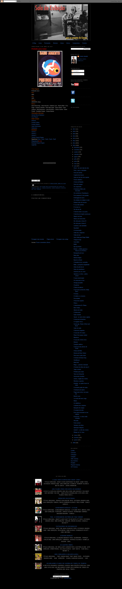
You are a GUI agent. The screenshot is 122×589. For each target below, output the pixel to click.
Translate (68, 578)
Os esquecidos (77, 186)
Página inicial (50, 239)
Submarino (34, 128)
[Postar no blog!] (34, 180)
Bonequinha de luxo (79, 253)
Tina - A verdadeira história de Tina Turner (66, 517)
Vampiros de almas (79, 425)
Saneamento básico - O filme (66, 507)
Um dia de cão (77, 209)
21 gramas (76, 285)
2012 (74, 140)
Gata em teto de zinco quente (81, 177)
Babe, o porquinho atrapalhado (81, 264)
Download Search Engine (38, 143)
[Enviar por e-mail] (32, 180)
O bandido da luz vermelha (81, 262)
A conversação (77, 230)
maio (75, 163)
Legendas (34, 145)
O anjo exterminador (79, 278)
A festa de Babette (78, 182)
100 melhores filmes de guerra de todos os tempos (66, 563)
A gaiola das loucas (79, 175)
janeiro (76, 440)
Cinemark (73, 452)
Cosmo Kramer (83, 56)
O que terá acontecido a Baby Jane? (66, 479)
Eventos (84, 43)
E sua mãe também (79, 204)
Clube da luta (77, 235)
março (76, 435)
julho (75, 159)
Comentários (76, 74)
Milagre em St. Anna (79, 432)
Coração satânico (78, 344)
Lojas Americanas (36, 126)
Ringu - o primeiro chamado (81, 364)
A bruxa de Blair (78, 350)
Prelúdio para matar (39, 49)
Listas (40, 43)
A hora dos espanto (79, 300)
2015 (74, 133)
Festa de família (78, 172)
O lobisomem (77, 312)
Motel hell (76, 362)
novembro (77, 149)
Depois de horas (78, 216)
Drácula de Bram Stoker (80, 353)
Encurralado (77, 298)
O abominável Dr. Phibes (80, 305)
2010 (74, 145)
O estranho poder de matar (81, 387)
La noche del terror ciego (80, 398)
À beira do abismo (78, 287)
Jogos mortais (77, 369)
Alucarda (76, 420)
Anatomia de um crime (79, 271)
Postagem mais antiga (62, 239)
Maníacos (76, 337)
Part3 (46, 139)
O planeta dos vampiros (80, 405)
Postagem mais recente (38, 239)
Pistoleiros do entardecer (66, 526)
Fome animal (77, 423)
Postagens (76, 71)
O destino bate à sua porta (80, 211)
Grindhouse (77, 360)
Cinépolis (73, 456)
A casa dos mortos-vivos (80, 339)
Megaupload (35, 141)
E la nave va (77, 207)
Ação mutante (77, 314)
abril (75, 166)
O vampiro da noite (79, 410)
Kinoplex (73, 462)
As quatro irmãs (66, 545)
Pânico (75, 303)
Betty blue (76, 255)
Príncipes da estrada (66, 498)
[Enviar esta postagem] (33, 185)
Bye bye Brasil (77, 246)
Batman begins (77, 257)
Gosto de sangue (78, 184)
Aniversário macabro (79, 376)
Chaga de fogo (77, 239)
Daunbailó (76, 228)
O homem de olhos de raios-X (81, 367)
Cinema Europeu (46, 187)
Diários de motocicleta (79, 218)
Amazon (34, 120)
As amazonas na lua (79, 280)
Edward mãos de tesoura (80, 202)
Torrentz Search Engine (38, 137)
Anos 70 (39, 187)
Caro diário (76, 242)
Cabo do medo (77, 328)
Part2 (43, 139)
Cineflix (73, 450)
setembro (76, 154)
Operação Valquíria (79, 427)
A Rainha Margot (66, 535)
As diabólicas (77, 403)
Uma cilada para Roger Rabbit (81, 237)
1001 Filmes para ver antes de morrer (66, 489)
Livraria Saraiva (36, 124)
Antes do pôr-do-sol (79, 267)
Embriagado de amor (79, 197)
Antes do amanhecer (79, 269)
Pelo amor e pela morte (80, 355)
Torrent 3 (34, 135)
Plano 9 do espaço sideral (80, 335)
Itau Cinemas (74, 460)
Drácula (76, 342)
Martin (75, 401)
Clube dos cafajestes (79, 232)
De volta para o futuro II (80, 223)
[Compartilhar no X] (36, 180)
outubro (76, 152)
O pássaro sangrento (79, 330)
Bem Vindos (77, 307)
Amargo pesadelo (78, 282)
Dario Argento (56, 187)
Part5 (54, 139)
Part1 (39, 139)
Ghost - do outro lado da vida (81, 168)
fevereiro (76, 437)
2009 (74, 442)
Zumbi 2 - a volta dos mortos (81, 430)
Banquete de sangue (79, 407)
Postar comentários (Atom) (43, 242)
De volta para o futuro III (80, 221)
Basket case (77, 396)
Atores (62, 43)
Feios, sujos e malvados (80, 170)
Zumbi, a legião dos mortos (81, 378)
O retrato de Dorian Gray (80, 357)
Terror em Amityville (79, 374)
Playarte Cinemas (75, 465)
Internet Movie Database (38, 115)
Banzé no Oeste (78, 260)
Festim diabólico (78, 179)
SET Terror (37, 189)
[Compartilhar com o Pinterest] (39, 180)
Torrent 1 (34, 131)
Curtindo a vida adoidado (80, 225)
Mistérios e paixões (79, 381)
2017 (74, 129)
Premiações (47, 43)
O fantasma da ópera (79, 389)
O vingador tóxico (78, 321)
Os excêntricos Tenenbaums (81, 193)
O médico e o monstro (79, 296)
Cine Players (35, 117)
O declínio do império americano (82, 214)
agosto (76, 156)
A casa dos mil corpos (79, 332)
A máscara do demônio (80, 319)
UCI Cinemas (74, 467)
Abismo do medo (78, 310)
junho (75, 161)
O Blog (34, 43)
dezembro (77, 147)
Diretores (55, 43)
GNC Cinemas (74, 458)
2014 (74, 136)
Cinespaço (73, 454)
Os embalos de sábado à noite (81, 200)
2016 (74, 131)
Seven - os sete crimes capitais (82, 317)
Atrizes (68, 43)
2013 (74, 138)
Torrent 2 (34, 133)
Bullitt (75, 244)
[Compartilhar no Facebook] (37, 180)
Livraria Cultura (35, 122)
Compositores (76, 43)
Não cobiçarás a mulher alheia (66, 554)
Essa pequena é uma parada (81, 195)
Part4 (50, 139)
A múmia (76, 293)
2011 (74, 143)
